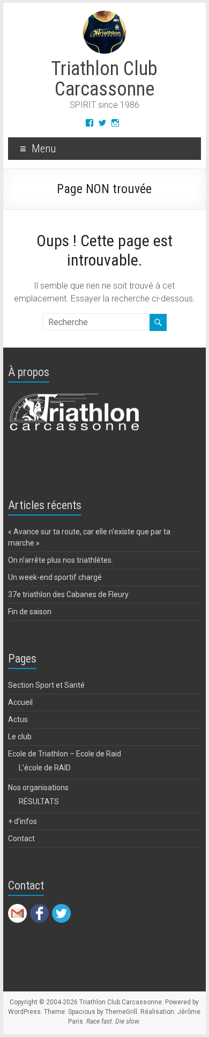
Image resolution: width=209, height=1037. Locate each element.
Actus (18, 719)
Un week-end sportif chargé (55, 577)
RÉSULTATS (39, 801)
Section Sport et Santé (46, 685)
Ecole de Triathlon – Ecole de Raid (64, 753)
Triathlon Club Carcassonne (104, 78)
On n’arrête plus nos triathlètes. (60, 560)
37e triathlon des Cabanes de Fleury (68, 594)
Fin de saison (29, 611)
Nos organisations (38, 787)
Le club (20, 736)
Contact (21, 838)
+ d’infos (22, 821)
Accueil (20, 702)
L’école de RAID (45, 767)
